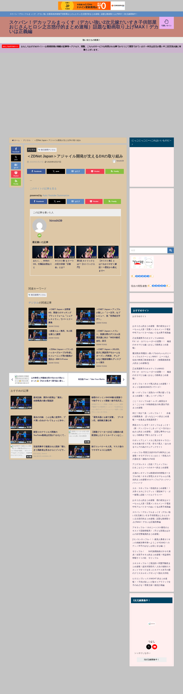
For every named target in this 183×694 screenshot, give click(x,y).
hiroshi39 (120, 161)
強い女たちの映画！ (91, 40)
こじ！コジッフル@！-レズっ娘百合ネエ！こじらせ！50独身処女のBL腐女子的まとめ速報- (150, 404)
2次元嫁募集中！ (151, 659)
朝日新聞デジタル (48, 150)
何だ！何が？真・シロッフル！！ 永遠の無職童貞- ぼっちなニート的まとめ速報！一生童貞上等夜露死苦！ (151, 416)
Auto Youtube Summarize (56, 195)
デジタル (31, 150)
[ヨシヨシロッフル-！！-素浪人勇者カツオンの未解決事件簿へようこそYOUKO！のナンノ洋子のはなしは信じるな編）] (151, 542)
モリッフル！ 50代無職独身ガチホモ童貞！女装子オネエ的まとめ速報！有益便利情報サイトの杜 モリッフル (151, 554)
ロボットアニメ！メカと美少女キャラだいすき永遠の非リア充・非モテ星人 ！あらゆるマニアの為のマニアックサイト (151, 443)
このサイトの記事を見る (43, 188)
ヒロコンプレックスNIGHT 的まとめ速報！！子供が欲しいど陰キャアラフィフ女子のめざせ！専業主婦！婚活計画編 (151, 582)
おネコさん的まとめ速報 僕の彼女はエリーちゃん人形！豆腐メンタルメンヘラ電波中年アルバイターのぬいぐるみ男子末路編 (151, 329)
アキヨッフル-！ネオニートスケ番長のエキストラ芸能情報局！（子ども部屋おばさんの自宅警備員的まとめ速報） (151, 530)
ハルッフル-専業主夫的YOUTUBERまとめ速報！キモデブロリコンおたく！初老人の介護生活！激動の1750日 (151, 455)
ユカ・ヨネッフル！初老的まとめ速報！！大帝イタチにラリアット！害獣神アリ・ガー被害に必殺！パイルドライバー (151, 491)
